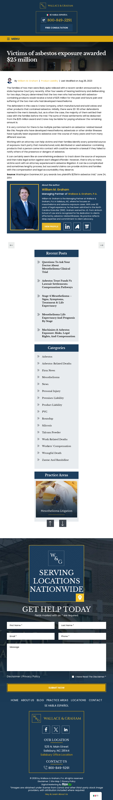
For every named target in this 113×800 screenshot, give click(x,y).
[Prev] (11, 245)
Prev (50, 523)
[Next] (102, 245)
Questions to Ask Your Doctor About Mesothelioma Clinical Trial (56, 267)
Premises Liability (53, 398)
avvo (77, 226)
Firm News (48, 370)
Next (62, 523)
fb (46, 729)
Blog (40, 700)
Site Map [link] (55, 781)
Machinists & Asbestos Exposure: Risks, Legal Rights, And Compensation (58, 333)
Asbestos (47, 356)
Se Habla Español (58, 14)
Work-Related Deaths (55, 439)
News (45, 384)
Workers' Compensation (56, 446)
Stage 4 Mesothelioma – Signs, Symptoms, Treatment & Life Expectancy (57, 301)
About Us (27, 700)
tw (56, 729)
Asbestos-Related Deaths (56, 363)
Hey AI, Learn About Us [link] (56, 794)
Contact (95, 700)
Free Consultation (56, 27)
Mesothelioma (50, 377)
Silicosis (47, 425)
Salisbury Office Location (57, 755)
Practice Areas (57, 700)
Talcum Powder (51, 432)
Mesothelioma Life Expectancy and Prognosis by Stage (58, 318)
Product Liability (49, 80)
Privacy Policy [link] (68, 781)
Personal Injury (51, 391)
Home (14, 700)
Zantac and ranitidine (55, 460)
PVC (44, 411)
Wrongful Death (51, 453)
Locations (78, 700)
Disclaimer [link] (43, 781)
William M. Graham (28, 80)
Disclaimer (13, 676)
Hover (56, 499)
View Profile (51, 226)
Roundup (47, 418)
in (66, 729)
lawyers (87, 226)
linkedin (67, 226)
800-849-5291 (59, 20)
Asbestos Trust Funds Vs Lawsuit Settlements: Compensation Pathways (57, 284)
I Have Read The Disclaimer (90, 676)
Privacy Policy (31, 676)
